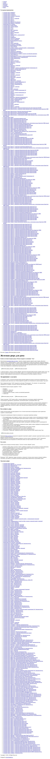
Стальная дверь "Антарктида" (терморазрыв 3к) (13, 101)
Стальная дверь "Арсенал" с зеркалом (11, 74)
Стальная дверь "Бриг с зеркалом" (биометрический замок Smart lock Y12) (19, 189)
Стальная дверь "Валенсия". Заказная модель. (13, 571)
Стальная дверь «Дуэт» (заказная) (10, 494)
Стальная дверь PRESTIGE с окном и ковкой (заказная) (15, 510)
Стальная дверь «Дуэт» (8, 27)
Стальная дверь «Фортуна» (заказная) (11, 490)
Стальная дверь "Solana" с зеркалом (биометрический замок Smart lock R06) (20, 219)
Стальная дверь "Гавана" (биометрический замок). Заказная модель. (18, 640)
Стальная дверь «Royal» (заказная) (10, 558)
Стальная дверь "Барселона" (9, 76)
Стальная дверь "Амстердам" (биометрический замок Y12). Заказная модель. (20, 664)
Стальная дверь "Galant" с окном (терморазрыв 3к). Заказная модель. (18, 552)
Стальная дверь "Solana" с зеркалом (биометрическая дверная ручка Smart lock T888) (22, 213)
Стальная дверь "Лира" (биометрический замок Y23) (15, 130)
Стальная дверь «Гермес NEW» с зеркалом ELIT (14, 34)
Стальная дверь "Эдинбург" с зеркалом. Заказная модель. (16, 624)
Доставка (5, 5)
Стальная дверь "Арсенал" (9, 73)
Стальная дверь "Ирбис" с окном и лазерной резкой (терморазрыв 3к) (18, 176)
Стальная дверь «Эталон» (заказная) (11, 503)
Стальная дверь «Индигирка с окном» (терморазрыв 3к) (15, 737)
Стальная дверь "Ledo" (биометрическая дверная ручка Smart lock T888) (19, 246)
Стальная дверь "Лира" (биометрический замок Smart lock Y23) (17, 301)
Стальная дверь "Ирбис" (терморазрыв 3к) (12, 177)
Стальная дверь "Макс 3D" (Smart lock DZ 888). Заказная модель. (17, 691)
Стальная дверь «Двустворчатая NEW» (11, 469)
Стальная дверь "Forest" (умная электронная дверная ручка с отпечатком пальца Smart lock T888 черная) (26, 334)
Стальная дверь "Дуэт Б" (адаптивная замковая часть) (15, 313)
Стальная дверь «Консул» (8, 20)
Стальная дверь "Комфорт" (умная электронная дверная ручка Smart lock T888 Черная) (22, 264)
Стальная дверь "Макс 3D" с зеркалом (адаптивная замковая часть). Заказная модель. (22, 696)
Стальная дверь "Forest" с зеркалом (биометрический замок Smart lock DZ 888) (20, 350)
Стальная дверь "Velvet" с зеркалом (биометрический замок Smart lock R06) (20, 211)
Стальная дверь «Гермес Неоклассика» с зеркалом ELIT (15, 57)
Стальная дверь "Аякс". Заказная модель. (12, 583)
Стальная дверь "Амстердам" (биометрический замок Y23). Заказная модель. (20, 665)
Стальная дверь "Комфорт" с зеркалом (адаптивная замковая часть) (18, 271)
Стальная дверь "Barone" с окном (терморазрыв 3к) (14, 92)
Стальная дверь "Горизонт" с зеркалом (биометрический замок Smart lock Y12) (20, 292)
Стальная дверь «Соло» (8, 29)
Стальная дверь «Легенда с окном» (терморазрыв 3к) (15, 261)
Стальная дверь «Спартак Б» (9, 14)
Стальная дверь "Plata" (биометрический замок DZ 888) (15, 119)
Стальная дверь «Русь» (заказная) (10, 471)
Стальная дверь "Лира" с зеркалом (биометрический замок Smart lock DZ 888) (20, 312)
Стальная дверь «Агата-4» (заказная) (11, 475)
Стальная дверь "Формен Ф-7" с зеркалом (12, 332)
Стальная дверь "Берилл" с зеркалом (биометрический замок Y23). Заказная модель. (22, 681)
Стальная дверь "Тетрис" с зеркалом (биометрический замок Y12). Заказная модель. (21, 749)
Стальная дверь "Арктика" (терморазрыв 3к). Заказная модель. (17, 468)
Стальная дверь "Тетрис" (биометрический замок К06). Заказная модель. (19, 742)
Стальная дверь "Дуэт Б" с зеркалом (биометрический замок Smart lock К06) (20, 329)
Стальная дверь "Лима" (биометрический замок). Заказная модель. (18, 641)
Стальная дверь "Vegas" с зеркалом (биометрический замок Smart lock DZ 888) (20, 170)
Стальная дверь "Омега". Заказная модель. (12, 592)
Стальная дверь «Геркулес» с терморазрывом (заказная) (15, 477)
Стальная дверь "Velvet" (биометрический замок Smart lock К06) (17, 200)
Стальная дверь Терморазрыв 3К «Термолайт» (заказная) (15, 508)
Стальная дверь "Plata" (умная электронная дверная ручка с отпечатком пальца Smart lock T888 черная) (26, 123)
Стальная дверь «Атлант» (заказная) (11, 467)
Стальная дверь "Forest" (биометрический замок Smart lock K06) (17, 337)
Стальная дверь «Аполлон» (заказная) (11, 476)
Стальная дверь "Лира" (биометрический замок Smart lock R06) (17, 298)
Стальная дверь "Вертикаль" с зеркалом (12, 70)
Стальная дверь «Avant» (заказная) (10, 540)
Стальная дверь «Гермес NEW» (10, 25)
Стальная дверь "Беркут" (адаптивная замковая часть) (15, 137)
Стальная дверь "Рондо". (8, 568)
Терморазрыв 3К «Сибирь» (9, 24)
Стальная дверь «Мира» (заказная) (10, 529)
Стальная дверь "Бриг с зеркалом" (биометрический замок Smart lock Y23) (19, 190)
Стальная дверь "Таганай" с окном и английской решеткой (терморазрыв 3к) (20, 645)
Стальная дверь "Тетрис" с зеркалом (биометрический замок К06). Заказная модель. (21, 748)
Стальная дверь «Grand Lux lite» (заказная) (12, 514)
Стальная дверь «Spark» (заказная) (10, 536)
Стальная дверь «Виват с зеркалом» (11, 32)
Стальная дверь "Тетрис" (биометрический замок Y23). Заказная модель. (19, 743)
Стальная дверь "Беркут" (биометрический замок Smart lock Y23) (17, 140)
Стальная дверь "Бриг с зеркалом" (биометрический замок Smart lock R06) (19, 193)
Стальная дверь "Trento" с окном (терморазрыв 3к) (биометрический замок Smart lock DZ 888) (24, 279)
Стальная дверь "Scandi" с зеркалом (11, 100)
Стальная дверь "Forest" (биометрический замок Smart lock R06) (17, 336)
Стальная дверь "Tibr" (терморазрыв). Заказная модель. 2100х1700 (17, 580)
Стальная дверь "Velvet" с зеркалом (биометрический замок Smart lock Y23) (20, 207)
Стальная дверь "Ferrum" (8, 621)
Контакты (5, 4)
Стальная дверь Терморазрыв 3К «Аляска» (12, 40)
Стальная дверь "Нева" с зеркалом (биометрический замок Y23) (17, 730)
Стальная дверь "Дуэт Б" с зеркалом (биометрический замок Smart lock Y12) (20, 326)
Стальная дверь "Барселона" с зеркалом (12, 77)
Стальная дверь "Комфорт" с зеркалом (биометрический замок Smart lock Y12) (20, 276)
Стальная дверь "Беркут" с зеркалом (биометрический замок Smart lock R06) (20, 154)
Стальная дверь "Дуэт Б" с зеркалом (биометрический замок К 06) (18, 134)
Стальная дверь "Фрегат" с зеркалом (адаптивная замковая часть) (17, 229)
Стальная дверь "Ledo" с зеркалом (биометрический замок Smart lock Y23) (19, 257)
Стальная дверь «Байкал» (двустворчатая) (12, 83)
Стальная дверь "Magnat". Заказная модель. (12, 595)
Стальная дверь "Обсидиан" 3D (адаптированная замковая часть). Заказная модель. (21, 660)
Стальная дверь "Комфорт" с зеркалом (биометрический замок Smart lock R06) (20, 273)
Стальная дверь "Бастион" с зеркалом (11, 620)
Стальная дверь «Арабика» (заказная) (11, 545)
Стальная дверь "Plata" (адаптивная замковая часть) (14, 118)
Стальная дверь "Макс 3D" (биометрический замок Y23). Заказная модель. (19, 690)
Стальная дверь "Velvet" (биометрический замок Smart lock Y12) (17, 197)
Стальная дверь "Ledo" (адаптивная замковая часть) (14, 245)
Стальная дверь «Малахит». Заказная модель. (13, 611)
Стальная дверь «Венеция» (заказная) (11, 487)
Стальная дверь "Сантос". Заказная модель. (12, 565)
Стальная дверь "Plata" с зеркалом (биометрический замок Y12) (17, 126)
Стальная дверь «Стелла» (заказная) (11, 523)
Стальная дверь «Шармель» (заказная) (11, 478)
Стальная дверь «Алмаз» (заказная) (11, 515)
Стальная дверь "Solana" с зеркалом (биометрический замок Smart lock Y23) (20, 216)
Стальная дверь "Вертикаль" (9, 71)
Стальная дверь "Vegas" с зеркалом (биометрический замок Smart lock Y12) (19, 167)
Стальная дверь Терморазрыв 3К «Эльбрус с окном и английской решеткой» (20, 53)
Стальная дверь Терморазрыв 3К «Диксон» (12, 49)
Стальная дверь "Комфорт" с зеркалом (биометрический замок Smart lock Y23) (20, 277)
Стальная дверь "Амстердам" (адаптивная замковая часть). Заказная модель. (20, 662)
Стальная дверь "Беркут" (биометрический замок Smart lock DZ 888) (18, 138)
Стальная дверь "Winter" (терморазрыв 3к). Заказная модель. (16, 607)
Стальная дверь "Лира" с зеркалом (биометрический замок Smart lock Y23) (19, 311)
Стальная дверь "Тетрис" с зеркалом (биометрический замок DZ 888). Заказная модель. (22, 751)
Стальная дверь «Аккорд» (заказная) (11, 587)
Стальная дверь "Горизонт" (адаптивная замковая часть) (15, 280)
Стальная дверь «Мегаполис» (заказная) (12, 507)
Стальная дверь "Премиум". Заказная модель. (13, 710)
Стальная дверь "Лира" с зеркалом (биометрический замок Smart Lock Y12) (20, 310)
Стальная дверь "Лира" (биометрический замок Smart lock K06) (17, 299)
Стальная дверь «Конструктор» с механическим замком (15, 112)
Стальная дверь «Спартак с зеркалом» (11, 16)
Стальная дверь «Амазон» (9, 31)
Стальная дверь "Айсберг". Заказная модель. (13, 709)
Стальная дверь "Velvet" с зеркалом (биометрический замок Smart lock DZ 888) (20, 209)
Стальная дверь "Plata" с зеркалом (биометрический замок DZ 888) (18, 125)
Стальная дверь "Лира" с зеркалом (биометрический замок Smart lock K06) (19, 309)
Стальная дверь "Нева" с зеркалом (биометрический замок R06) (17, 732)
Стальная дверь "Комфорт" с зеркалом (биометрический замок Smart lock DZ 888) (21, 278)
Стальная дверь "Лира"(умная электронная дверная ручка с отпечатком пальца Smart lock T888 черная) (26, 297)
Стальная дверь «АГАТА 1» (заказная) (11, 485)
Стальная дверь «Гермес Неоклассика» (11, 58)
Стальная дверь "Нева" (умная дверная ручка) (13, 720)
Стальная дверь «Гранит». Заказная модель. (12, 591)
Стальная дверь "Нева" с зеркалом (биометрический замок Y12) (17, 729)
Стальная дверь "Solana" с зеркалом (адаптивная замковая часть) (17, 212)
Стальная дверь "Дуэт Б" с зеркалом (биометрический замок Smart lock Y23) (20, 327)
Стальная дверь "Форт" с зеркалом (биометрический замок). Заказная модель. (20, 627)
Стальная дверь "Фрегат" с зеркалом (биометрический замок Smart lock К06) (20, 236)
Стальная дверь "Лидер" (8, 91)
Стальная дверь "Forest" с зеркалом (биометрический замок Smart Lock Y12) (20, 347)
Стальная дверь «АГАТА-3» (9, 511)
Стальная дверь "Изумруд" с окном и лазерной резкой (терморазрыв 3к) (19, 644)
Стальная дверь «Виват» (8, 33)
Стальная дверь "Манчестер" (9, 79)
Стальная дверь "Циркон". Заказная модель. (13, 708)
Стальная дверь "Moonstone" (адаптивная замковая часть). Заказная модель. (20, 714)
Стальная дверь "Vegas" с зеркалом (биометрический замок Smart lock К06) (19, 171)
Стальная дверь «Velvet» (8, 59)
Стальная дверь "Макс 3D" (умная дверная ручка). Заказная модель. (18, 688)
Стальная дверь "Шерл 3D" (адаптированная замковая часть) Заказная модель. (20, 657)
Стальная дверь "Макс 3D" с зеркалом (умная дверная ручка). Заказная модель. (20, 687)
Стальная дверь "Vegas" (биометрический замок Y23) (15, 159)
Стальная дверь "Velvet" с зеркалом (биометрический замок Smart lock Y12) (20, 206)
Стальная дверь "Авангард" (9, 630)
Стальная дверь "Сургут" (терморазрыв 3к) (12, 132)
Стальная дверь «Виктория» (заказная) (11, 474)
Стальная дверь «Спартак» (9, 13)
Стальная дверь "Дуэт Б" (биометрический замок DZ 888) (16, 320)
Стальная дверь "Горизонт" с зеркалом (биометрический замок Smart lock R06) (20, 291)
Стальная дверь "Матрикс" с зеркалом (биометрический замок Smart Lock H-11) (21, 736)
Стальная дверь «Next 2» (8, 19)
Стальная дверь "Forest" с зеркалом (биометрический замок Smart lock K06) (20, 346)
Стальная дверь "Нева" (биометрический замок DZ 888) (15, 723)
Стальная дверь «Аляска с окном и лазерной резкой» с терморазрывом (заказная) (21, 518)
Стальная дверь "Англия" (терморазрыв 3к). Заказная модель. (16, 576)
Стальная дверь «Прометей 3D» (10, 465)
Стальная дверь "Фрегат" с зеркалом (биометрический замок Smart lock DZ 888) (21, 233)
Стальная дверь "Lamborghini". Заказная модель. (13, 578)
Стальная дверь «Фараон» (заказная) (11, 550)
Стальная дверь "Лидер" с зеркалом (11, 136)
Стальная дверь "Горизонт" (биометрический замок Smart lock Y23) (18, 286)
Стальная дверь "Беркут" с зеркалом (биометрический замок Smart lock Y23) (20, 151)
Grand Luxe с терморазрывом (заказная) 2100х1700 (14, 527)
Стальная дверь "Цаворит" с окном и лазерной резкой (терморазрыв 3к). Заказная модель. (23, 670)
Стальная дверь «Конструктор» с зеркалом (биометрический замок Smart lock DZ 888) (22, 107)
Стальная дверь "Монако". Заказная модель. (13, 570)
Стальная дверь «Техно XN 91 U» (10, 54)
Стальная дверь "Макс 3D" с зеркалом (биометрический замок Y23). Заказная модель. (22, 694)
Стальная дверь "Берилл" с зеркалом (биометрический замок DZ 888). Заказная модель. (22, 682)
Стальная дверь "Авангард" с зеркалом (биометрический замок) (17, 632)
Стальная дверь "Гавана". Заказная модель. (12, 638)
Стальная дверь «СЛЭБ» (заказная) (11, 522)
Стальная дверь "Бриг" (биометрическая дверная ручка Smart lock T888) (19, 179)
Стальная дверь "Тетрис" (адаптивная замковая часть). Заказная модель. (19, 741)
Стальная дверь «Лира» (8, 41)
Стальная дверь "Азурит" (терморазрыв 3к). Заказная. (15, 636)
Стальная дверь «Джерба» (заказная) (11, 547)
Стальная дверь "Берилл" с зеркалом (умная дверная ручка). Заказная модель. (20, 675)
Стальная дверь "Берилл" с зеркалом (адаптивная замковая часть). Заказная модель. (21, 674)
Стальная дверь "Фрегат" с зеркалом (11, 86)
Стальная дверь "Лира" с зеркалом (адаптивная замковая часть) (17, 304)
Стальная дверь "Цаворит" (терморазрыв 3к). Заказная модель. (17, 671)
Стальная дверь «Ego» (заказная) (10, 549)
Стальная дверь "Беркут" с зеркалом (11, 106)
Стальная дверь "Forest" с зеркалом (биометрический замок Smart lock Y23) (20, 349)
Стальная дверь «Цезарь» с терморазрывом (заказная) (15, 528)
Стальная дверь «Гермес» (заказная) (11, 509)
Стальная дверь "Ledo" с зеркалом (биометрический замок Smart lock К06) (19, 260)
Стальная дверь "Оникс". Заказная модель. (12, 581)
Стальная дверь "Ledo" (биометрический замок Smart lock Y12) (17, 247)
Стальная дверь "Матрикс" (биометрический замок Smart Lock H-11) (18, 735)
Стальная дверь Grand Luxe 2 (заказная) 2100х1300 (14, 498)
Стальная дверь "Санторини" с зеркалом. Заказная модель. (16, 643)
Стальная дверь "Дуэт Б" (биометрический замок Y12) (15, 319)
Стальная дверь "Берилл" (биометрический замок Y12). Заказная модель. (19, 677)
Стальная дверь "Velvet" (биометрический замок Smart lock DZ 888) (18, 199)
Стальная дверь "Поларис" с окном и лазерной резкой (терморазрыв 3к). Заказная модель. (23, 609)
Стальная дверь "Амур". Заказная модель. (12, 584)
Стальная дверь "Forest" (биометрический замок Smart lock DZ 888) (18, 340)
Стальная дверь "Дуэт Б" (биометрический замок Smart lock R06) (17, 316)
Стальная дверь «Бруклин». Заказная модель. (13, 614)
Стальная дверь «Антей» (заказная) (11, 470)
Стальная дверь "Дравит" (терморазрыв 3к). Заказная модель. (16, 684)
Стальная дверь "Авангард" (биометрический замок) (15, 631)
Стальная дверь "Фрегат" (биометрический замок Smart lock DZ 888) (18, 241)
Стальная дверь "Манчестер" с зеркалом (12, 80)
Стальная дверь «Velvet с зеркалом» (11, 60)
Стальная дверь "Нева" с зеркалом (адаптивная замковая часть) (17, 727)
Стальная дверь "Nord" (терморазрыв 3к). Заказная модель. (16, 605)
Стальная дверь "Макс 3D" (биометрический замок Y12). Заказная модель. (19, 689)
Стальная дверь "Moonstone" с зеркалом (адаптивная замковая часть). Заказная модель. (22, 715)
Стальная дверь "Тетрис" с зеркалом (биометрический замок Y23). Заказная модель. (21, 750)
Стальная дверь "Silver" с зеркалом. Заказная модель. (15, 651)
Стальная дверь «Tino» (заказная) (10, 538)
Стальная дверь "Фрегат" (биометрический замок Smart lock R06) (17, 244)
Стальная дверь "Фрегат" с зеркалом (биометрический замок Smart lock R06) (20, 234)
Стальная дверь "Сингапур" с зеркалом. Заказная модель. (16, 707)
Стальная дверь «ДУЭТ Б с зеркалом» (11, 38)
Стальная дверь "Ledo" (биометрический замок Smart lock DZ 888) (18, 250)
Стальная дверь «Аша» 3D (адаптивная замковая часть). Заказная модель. (19, 655)
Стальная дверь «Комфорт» (9, 12)
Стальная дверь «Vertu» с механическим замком (13, 617)
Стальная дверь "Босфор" (8, 93)
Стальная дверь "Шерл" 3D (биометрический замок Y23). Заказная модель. (19, 658)
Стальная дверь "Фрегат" (9, 85)
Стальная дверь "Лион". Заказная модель (12, 628)
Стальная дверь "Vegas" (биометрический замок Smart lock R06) (17, 163)
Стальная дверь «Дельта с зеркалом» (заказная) (13, 525)
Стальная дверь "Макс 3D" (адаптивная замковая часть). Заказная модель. (19, 685)
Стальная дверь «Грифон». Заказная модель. (13, 752)
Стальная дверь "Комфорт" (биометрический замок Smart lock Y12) (18, 267)
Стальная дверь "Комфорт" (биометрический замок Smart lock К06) (18, 266)
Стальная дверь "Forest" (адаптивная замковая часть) (14, 333)
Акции (4, 2)
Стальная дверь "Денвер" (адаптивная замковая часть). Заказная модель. (19, 652)
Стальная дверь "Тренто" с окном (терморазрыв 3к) (14, 69)
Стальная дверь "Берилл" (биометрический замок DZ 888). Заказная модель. (20, 683)
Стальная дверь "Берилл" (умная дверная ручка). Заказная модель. (17, 676)
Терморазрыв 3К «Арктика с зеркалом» (12, 542)
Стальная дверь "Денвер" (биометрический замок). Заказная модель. (18, 654)
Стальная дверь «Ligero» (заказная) (11, 555)
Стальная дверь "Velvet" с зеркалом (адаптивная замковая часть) (17, 203)
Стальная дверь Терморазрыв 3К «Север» (12, 45)
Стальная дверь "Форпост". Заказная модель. (13, 610)
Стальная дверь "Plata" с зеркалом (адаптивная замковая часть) (17, 124)
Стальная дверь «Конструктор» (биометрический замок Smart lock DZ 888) (19, 113)
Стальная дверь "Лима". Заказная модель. (12, 637)
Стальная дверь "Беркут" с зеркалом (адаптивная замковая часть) (17, 146)
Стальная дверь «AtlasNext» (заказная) (11, 482)
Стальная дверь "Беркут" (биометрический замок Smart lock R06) (17, 143)
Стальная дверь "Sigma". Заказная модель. (12, 608)
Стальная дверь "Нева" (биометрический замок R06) (14, 725)
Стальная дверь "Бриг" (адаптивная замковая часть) (14, 178)
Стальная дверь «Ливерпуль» (9, 50)
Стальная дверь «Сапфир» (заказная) (11, 516)
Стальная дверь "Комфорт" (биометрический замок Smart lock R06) (18, 265)
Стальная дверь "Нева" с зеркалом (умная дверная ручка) (16, 728)
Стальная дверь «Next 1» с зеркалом (11, 18)
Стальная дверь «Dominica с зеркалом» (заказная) (14, 548)
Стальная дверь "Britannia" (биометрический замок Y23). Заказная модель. (19, 697)
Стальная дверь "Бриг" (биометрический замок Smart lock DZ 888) (18, 183)
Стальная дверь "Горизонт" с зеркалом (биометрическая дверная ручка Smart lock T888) (22, 290)
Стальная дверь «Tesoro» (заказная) (11, 561)
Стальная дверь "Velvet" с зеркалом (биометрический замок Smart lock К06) (20, 210)
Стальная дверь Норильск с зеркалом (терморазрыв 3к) (15, 97)
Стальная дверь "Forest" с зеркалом (11, 104)
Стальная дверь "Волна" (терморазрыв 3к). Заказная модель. (16, 738)
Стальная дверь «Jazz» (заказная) (10, 535)
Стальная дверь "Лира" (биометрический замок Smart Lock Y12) (17, 300)
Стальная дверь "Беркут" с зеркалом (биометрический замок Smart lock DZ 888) (21, 150)
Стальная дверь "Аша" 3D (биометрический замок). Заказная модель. (18, 656)
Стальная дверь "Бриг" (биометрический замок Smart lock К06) (17, 184)
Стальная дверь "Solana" (8, 96)
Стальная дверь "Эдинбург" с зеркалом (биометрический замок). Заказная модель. (21, 625)
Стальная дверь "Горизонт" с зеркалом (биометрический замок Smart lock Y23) (20, 293)
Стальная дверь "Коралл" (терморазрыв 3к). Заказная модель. (16, 635)
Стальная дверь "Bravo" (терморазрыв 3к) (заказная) (14, 598)
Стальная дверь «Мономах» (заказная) (11, 481)
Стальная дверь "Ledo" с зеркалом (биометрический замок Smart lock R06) (19, 259)
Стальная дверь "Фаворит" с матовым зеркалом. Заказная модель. (17, 563)
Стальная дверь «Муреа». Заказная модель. (12, 647)
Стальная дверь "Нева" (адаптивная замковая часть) (14, 718)
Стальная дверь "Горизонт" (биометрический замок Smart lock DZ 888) (19, 287)
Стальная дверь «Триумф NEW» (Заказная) (12, 497)
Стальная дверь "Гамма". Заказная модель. (12, 604)
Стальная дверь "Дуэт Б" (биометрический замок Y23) (15, 318)
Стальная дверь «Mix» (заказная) (10, 557)
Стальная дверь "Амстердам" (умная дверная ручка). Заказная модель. (18, 663)
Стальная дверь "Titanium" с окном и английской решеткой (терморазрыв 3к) (20, 67)
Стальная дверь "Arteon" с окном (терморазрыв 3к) (14, 98)
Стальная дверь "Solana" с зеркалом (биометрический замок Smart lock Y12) (20, 214)
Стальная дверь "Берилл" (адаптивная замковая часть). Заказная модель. (19, 672)
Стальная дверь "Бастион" (9, 618)
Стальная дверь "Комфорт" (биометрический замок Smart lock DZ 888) (18, 270)
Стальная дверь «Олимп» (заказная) (11, 517)
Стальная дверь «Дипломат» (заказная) (11, 530)
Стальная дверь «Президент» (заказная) (12, 505)
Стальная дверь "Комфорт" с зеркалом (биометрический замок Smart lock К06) (20, 274)
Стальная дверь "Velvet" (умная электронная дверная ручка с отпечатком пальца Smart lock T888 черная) (26, 196)
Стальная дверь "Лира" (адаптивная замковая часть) (14, 296)
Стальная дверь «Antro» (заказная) (10, 544)
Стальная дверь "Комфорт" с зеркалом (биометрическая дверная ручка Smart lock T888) (22, 272)
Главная (5, 1)
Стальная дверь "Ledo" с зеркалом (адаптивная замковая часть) (17, 253)
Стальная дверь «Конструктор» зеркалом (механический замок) (17, 111)
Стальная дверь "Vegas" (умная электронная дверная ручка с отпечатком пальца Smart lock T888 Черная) (26, 157)
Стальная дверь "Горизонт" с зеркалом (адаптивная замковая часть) (18, 289)
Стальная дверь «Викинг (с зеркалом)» (11, 23)
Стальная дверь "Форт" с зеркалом (10, 623)
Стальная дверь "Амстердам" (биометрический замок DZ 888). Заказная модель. (21, 667)
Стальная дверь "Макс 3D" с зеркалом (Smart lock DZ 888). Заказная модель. (20, 692)
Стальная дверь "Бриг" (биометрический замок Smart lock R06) (17, 185)
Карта (4, 7)
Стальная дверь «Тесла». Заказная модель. (12, 590)
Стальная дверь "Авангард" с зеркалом (11, 634)
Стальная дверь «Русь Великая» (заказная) (12, 500)
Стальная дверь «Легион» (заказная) (11, 502)
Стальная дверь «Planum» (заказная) (11, 541)
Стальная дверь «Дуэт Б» (8, 36)
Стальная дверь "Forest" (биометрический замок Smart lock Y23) (17, 339)
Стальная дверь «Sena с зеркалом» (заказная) (13, 560)
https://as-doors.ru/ (9, 435)
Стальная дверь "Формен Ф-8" (10, 331)
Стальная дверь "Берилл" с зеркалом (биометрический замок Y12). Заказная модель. (22, 678)
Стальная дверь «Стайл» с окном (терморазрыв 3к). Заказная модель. (18, 574)
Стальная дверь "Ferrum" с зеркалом (11, 622)
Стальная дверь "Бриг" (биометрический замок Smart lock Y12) (17, 180)
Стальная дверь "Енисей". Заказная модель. (12, 572)
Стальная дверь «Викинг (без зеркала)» (12, 21)
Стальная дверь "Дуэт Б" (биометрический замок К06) (15, 317)
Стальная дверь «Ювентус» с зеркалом (11, 61)
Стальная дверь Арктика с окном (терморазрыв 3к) (14, 81)
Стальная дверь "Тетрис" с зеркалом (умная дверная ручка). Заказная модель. (20, 745)
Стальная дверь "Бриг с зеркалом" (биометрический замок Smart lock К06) (19, 192)
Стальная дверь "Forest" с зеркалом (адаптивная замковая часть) (17, 341)
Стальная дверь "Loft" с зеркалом (10, 650)
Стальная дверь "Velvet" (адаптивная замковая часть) (14, 194)
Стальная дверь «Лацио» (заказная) (11, 484)
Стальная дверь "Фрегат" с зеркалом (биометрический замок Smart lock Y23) (20, 232)
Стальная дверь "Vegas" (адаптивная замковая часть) (14, 156)
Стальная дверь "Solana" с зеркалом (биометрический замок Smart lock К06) (20, 218)
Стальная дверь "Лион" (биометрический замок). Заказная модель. (18, 629)
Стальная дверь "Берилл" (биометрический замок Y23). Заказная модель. (19, 680)
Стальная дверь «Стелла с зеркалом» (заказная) (13, 524)
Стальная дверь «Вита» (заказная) (10, 501)
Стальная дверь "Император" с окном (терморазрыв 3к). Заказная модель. (19, 554)
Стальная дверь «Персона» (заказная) (11, 512)
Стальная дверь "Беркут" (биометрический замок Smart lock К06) (17, 141)
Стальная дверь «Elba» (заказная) (10, 537)
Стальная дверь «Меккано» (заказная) (11, 556)
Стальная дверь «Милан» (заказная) (11, 534)
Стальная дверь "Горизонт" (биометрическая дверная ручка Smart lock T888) (20, 281)
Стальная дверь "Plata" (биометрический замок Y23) (14, 121)
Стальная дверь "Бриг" (8, 87)
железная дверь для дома (12, 361)
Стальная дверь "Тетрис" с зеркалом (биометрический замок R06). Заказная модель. (21, 747)
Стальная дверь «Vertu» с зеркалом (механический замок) (16, 616)
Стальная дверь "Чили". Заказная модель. (12, 734)
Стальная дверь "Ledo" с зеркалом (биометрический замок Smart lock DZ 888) (20, 258)
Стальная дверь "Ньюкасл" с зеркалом (11, 65)
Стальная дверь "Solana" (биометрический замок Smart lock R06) (17, 227)
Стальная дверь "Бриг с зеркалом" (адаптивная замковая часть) (17, 186)
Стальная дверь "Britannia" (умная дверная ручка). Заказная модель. (18, 701)
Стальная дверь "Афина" (8, 588)
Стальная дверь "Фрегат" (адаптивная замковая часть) (15, 237)
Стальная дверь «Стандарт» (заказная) (11, 472)
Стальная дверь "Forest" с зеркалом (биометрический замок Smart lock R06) (20, 345)
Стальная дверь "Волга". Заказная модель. (12, 716)
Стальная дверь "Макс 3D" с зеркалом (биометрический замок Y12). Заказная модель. (22, 695)
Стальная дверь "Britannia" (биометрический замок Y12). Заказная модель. (19, 698)
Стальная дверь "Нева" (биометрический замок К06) (14, 724)
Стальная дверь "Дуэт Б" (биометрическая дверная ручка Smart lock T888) (19, 314)
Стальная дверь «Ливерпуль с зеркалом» (12, 51)
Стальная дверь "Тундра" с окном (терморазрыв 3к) (14, 90)
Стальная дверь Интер (8, 64)
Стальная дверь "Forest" (8, 103)
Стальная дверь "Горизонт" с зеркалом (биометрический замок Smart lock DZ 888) (21, 294)
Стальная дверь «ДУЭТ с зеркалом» (11, 39)
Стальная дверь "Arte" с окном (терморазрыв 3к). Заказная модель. (18, 596)
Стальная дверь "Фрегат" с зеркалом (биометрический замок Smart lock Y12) (20, 231)
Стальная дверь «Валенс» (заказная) (11, 562)
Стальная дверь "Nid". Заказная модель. (12, 577)
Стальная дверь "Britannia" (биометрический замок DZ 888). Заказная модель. (20, 700)
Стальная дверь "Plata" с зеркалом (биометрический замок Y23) (17, 127)
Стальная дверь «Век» (8, 520)
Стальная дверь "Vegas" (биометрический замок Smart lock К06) (17, 161)
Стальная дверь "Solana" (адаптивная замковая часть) (15, 220)
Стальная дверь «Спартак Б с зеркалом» (12, 44)
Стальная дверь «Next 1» (8, 17)
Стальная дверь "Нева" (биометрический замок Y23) (15, 722)
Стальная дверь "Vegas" (8, 117)
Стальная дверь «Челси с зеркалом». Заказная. (13, 531)
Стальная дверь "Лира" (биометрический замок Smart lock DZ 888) (18, 303)
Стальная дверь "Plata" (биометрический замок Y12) (14, 120)
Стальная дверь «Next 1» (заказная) (11, 495)
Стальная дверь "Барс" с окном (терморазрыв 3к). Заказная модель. (18, 648)
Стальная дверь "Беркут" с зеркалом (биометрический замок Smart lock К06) (20, 153)
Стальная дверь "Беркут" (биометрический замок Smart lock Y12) (17, 139)
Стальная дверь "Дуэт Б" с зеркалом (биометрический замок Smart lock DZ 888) (20, 330)
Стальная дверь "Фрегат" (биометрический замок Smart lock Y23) (17, 240)
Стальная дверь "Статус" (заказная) (11, 597)
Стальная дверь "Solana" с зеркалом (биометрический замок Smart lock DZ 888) (20, 217)
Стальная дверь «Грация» (8, 463)
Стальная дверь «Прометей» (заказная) (11, 483)
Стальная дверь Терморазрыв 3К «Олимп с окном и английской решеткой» (20, 56)
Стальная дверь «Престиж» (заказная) (11, 585)
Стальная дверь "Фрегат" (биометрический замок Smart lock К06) (17, 243)
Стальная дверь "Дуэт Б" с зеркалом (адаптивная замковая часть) (17, 321)
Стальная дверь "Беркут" (8, 105)
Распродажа (5, 6)
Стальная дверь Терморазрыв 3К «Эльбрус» (13, 52)
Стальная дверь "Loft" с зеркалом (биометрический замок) (16, 649)
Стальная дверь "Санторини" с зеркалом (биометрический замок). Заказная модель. (21, 642)
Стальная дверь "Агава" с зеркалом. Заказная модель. (15, 600)
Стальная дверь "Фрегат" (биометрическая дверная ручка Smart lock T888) (19, 238)
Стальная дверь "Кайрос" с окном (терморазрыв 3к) (14, 173)
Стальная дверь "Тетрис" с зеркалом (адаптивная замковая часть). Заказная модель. (21, 744)
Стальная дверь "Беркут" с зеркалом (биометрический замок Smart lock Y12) (20, 152)
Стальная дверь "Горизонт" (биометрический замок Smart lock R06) (18, 283)
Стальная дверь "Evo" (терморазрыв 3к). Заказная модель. (16, 740)
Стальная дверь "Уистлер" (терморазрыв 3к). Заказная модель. (17, 703)
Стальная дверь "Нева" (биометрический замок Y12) (15, 721)
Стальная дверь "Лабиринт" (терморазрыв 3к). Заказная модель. (17, 575)
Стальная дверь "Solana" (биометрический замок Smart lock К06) (17, 226)
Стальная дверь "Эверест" (9, 78)
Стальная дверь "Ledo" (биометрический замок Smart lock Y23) (17, 249)
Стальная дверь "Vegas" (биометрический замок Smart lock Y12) (17, 158)
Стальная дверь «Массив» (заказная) (11, 480)
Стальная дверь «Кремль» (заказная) (11, 504)
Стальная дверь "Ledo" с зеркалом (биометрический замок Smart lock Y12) (19, 256)
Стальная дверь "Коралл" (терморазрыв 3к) (12, 174)
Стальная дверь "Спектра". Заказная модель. (13, 711)
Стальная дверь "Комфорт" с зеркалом (11, 72)
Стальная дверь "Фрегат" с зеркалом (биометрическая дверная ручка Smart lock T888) (22, 230)
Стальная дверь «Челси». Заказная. (11, 532)
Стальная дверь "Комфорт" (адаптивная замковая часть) (15, 263)
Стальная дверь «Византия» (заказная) (11, 489)
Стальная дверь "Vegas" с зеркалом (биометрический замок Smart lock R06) (19, 172)
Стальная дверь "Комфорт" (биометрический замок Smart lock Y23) (18, 269)
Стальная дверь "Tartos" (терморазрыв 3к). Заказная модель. (16, 601)
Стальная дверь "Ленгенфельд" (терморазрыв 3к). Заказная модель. (18, 704)
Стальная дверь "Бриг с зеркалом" (10, 89)
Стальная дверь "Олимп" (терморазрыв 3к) (12, 84)
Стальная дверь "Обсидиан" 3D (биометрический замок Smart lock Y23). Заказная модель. (23, 661)
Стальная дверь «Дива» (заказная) (10, 491)
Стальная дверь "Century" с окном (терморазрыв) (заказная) (16, 589)
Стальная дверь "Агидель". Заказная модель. (13, 717)
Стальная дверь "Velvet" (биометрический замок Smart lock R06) (17, 201)
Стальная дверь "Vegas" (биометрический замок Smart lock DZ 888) (18, 160)
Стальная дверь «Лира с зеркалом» (11, 43)
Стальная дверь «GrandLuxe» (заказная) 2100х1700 (14, 496)
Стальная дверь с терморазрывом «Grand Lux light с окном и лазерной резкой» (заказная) (23, 521)
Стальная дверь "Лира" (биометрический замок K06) (15, 133)
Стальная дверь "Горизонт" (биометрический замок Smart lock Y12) (18, 285)
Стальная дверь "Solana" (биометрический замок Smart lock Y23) (17, 225)
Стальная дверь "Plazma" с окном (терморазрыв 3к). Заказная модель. (18, 712)
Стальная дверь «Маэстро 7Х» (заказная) (12, 464)
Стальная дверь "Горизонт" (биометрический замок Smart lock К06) (18, 284)
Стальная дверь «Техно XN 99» (10, 46)
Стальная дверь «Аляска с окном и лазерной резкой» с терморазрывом (18, 47)
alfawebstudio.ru (9, 757)
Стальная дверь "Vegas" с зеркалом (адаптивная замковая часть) (17, 164)
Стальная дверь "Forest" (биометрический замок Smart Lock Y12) (17, 338)
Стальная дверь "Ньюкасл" (9, 66)
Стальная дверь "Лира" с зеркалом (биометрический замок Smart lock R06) (19, 307)
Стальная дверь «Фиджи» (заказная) (11, 551)
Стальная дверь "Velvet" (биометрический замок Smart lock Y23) (17, 198)
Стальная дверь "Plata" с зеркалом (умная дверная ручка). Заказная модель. (19, 131)
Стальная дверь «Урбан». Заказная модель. (12, 615)
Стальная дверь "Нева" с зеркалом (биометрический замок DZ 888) (18, 731)
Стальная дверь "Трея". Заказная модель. (12, 569)
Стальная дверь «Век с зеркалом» (10, 30)
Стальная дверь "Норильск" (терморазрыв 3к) (13, 94)
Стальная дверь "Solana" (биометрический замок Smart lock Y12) (17, 224)
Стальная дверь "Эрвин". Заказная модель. (12, 603)
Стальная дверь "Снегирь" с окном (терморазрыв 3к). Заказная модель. (19, 564)
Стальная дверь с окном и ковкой (10, 26)
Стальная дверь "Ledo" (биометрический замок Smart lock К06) (17, 251)
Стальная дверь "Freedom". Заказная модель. (13, 669)
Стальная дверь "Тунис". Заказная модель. (12, 582)
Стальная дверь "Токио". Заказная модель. (12, 705)
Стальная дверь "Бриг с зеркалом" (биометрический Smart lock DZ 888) (19, 191)
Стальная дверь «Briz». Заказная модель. (12, 594)
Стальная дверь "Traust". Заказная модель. (12, 602)
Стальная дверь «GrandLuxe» (9, 37)
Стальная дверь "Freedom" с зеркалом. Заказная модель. (15, 668)
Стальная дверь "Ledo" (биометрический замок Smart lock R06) (17, 252)
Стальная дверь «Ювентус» (9, 63)
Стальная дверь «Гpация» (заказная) (11, 488)
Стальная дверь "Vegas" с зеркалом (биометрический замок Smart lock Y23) (19, 169)
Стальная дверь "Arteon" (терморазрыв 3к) (12, 99)
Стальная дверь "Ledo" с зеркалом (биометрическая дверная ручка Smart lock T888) (21, 254)
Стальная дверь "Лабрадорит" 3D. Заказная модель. (14, 129)
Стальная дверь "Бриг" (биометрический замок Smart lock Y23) (17, 181)
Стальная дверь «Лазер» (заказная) (10, 492)
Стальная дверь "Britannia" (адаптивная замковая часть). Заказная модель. (19, 702)
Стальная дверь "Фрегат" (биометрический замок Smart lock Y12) (17, 239)
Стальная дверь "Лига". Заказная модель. (12, 612)
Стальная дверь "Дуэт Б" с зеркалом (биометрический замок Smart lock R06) (20, 325)
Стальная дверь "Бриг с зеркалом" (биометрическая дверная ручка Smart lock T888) (21, 187)
